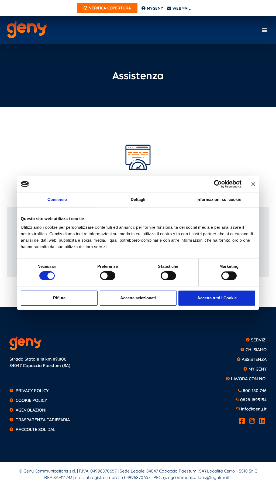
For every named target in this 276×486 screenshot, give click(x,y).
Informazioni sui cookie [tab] (218, 199)
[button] (264, 29)
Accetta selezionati (138, 298)
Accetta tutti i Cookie (217, 298)
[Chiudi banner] (253, 184)
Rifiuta (59, 298)
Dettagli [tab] (138, 199)
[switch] (107, 276)
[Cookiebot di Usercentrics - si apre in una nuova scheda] (218, 184)
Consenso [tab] (57, 199)
